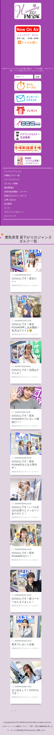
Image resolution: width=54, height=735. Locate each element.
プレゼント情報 (11, 183)
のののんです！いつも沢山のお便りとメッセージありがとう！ (25, 510)
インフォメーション (13, 171)
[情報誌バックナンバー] (27, 165)
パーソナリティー (12, 179)
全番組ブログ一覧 (12, 175)
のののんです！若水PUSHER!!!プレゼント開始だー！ (25, 418)
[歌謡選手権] (27, 152)
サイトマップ (10, 216)
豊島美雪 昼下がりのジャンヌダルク (25, 285)
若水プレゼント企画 (23, 644)
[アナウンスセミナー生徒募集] (27, 140)
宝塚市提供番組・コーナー (15, 191)
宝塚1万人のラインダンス (15, 196)
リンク (7, 208)
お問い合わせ (10, 200)
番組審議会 (9, 187)
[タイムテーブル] (27, 90)
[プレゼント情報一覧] (27, 115)
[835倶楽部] (27, 127)
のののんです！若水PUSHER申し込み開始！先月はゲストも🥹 (25, 327)
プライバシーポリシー (14, 212)
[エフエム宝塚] (27, 21)
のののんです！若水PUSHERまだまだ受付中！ (24, 464)
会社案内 (8, 204)
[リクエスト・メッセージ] (27, 103)
